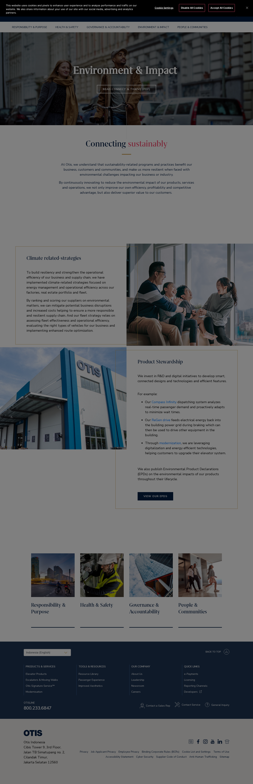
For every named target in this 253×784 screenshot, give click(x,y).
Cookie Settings (164, 7)
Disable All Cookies (192, 7)
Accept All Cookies (221, 7)
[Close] (247, 8)
